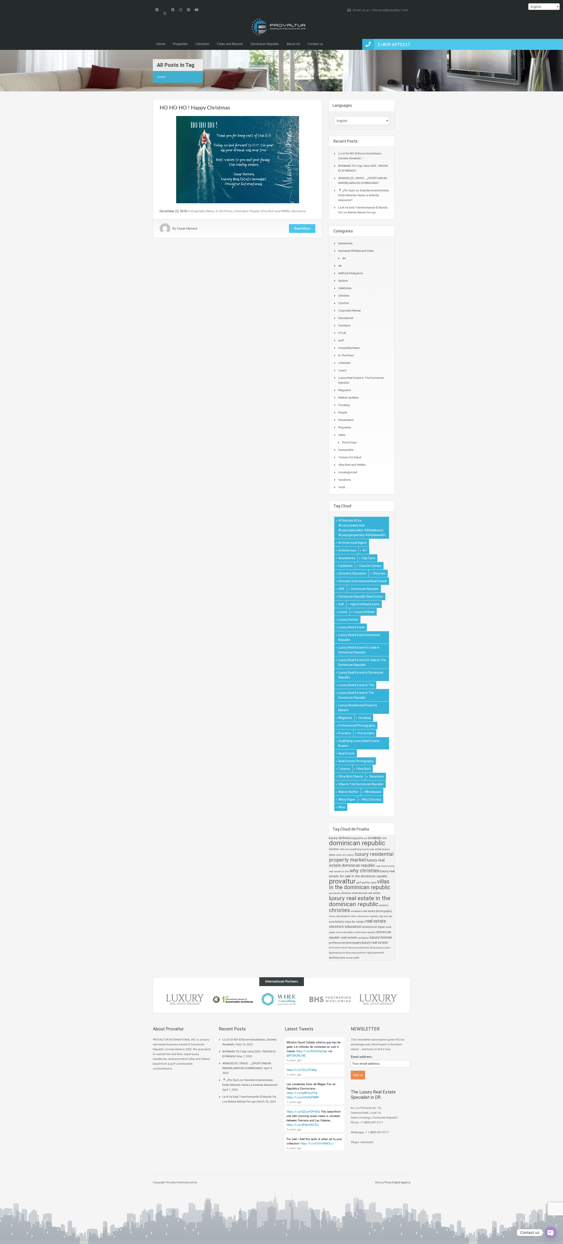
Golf (341, 340)
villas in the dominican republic (361, 784)
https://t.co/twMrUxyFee (302, 1093)
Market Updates (348, 397)
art (365, 550)
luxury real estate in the (356, 685)
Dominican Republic (264, 44)
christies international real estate (362, 581)
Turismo (344, 769)
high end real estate (365, 604)
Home (161, 44)
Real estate (346, 753)
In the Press (224, 211)
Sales (341, 435)
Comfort (343, 303)
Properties (180, 44)
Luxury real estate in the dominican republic (356, 695)
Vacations (298, 211)
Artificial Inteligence (350, 273)
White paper (346, 799)
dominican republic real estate (360, 596)
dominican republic (365, 589)
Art (344, 258)
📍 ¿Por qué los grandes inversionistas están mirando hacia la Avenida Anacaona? (363, 195)
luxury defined (364, 612)
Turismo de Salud (349, 457)
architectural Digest (352, 542)
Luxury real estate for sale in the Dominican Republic (362, 662)
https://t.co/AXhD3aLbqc (311, 1051)
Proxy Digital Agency (397, 1182)
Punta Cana (366, 733)
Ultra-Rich (363, 769)
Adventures (345, 243)
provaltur (344, 733)
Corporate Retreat (349, 310)
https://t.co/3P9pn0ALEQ (303, 1125)
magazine (345, 718)
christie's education (352, 573)
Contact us (315, 44)
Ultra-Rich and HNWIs (275, 211)
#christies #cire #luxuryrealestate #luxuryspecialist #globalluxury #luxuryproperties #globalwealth (362, 528)
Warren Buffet (348, 792)
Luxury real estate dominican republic (359, 637)
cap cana (368, 558)
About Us (293, 44)
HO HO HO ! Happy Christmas (195, 108)
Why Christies (371, 799)
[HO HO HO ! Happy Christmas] (237, 159)
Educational (345, 318)
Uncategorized (347, 472)
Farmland (344, 325)
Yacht (341, 487)
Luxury (342, 370)
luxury (342, 612)
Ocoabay (344, 405)
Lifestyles (202, 44)
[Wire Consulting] (281, 999)
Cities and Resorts (230, 44)
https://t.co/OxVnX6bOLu (316, 1143)
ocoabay (364, 718)
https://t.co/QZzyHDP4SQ (303, 1111)
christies (379, 573)
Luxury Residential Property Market (357, 708)
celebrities (345, 288)
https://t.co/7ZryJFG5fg (301, 1070)
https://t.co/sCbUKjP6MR (303, 1097)
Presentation (346, 420)
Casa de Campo (370, 566)
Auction (343, 280)
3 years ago (294, 1060)
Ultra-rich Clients (350, 776)
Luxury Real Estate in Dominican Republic (360, 675)
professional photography (356, 725)
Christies (343, 295)
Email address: (362, 1057)
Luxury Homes (348, 619)
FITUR (342, 333)
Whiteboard (373, 792)
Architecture (347, 550)
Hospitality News (202, 211)
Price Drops (349, 442)
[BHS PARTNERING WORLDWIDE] (330, 999)
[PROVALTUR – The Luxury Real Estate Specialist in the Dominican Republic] (278, 27)
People (254, 211)
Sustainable (345, 450)
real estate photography (356, 761)
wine (341, 807)
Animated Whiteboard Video (356, 250)
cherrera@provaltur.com (390, 10)
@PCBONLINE (296, 1055)
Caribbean (345, 566)
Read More (302, 228)
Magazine (344, 390)
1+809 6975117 (393, 44)
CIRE (341, 589)
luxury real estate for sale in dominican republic (359, 650)
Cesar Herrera (187, 228)
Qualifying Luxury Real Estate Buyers (358, 743)
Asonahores (346, 558)
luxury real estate (351, 627)
